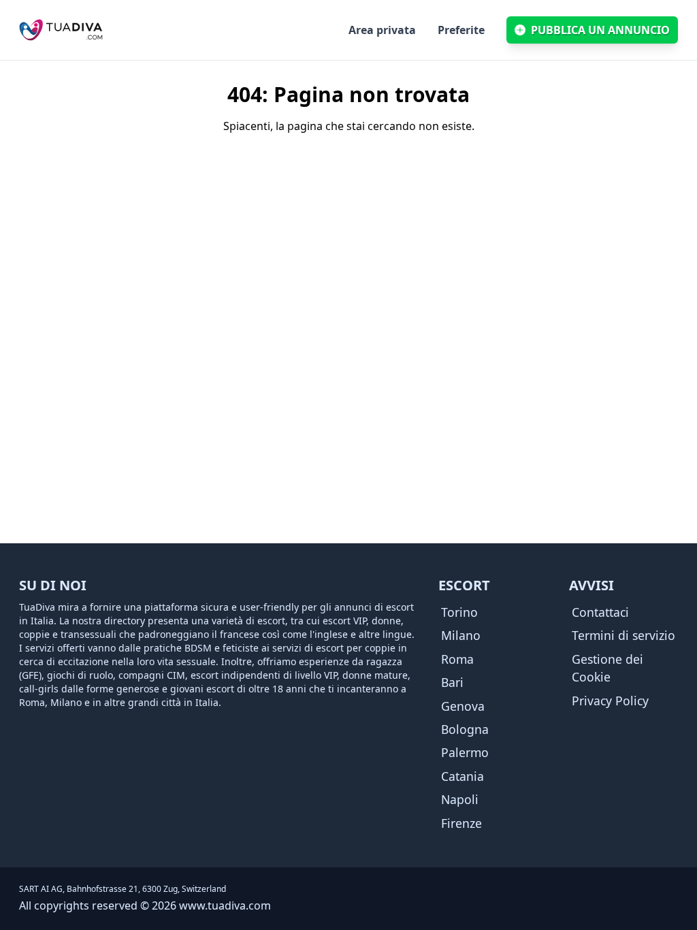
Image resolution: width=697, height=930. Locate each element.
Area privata (382, 29)
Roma (457, 659)
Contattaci (600, 612)
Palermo (465, 752)
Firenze (461, 823)
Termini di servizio (623, 635)
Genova (463, 706)
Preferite (461, 29)
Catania (462, 776)
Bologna (465, 729)
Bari (452, 682)
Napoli (460, 799)
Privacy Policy (610, 700)
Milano (461, 635)
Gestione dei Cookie (607, 668)
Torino (459, 612)
